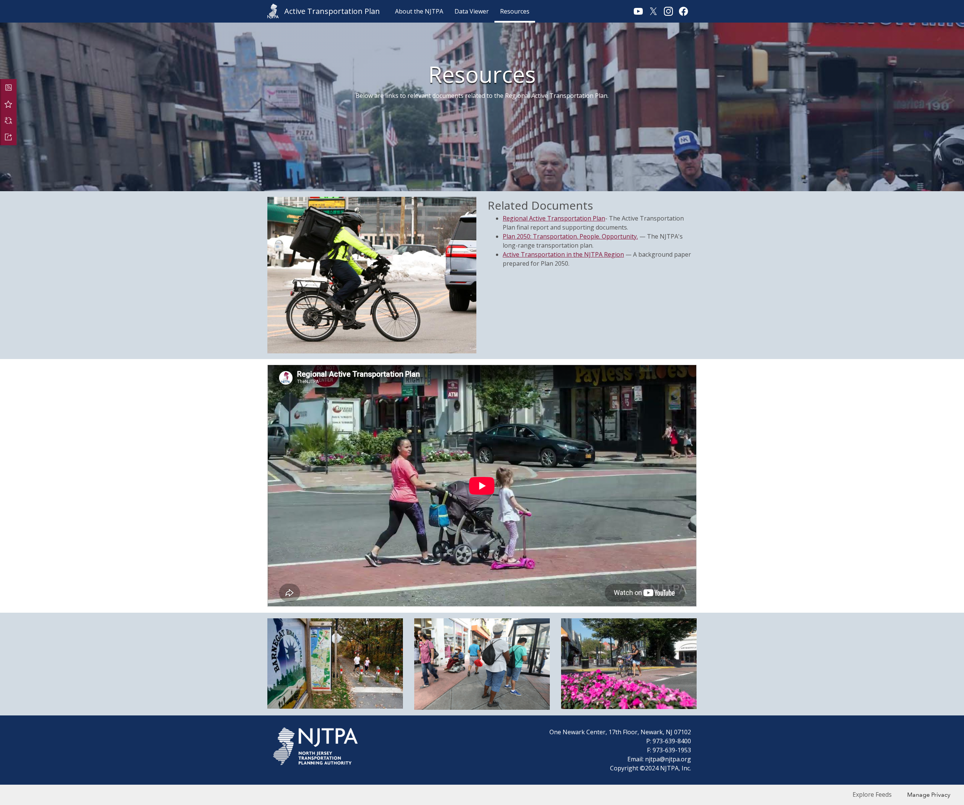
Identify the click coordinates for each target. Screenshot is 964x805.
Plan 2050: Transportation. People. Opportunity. (570, 236)
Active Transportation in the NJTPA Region (563, 254)
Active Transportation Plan (332, 11)
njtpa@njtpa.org (668, 759)
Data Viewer (472, 11)
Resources (514, 11)
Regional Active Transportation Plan (554, 218)
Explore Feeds (872, 794)
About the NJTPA (419, 11)
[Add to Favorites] (8, 104)
